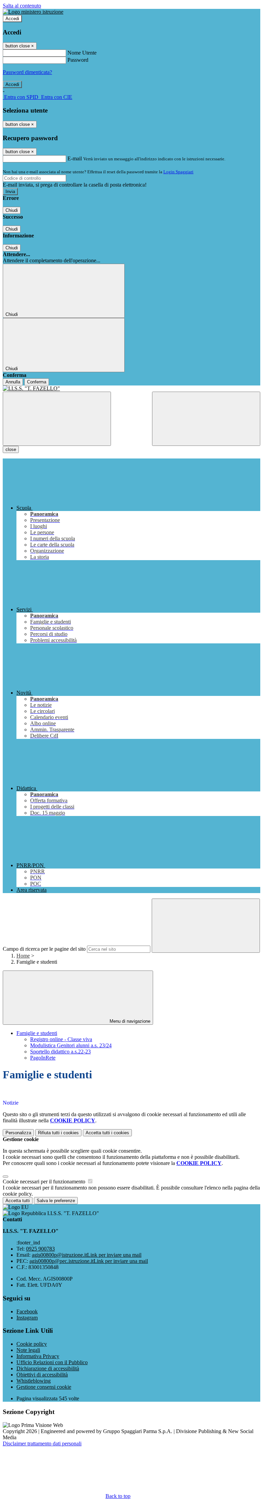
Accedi (12, 18)
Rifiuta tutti (58, 1132)
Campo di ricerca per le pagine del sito (44, 949)
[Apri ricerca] (206, 419)
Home (23, 956)
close (10, 449)
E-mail (74, 158)
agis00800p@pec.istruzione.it (88, 1261)
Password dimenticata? (27, 72)
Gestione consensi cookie (43, 1387)
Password (77, 60)
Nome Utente (82, 53)
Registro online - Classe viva (61, 1039)
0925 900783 (40, 1249)
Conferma (36, 381)
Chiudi (11, 210)
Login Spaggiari (178, 171)
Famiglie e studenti (36, 1033)
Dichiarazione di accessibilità (47, 1368)
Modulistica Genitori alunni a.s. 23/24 (71, 1045)
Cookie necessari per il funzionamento (45, 1181)
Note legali (28, 1350)
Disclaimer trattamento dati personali (42, 1443)
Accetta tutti (107, 1132)
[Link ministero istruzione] (33, 12)
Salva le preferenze (56, 1200)
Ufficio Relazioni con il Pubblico (52, 1362)
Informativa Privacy (37, 1356)
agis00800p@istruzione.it (86, 1255)
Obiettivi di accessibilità (42, 1374)
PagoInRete (42, 1058)
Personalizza (18, 1132)
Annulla (12, 381)
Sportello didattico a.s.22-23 (60, 1051)
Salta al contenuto (22, 6)
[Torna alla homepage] (131, 388)
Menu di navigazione (129, 1021)
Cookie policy (31, 1344)
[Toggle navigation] (57, 419)
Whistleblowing (33, 1381)
